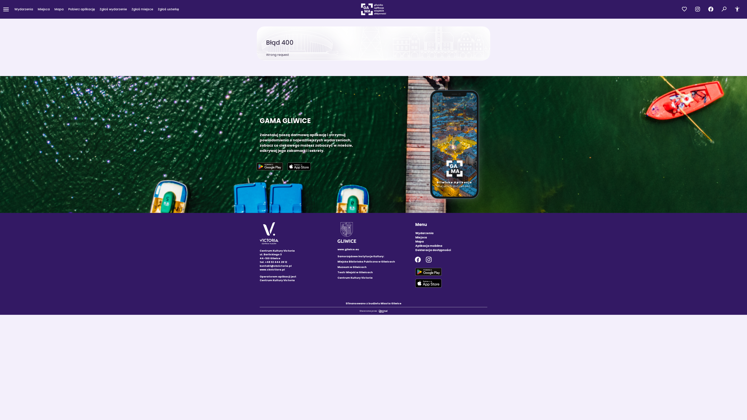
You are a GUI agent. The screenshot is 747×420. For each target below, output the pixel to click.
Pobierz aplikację (81, 9)
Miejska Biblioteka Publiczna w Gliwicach (366, 261)
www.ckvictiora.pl (272, 269)
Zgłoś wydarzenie (113, 9)
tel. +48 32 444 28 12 (273, 262)
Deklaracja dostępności (433, 250)
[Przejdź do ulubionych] (684, 9)
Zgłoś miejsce (142, 9)
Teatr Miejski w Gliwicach (355, 272)
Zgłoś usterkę (168, 9)
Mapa (59, 9)
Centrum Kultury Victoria (355, 278)
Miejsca (44, 9)
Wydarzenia (23, 9)
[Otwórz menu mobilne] (6, 9)
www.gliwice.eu (348, 249)
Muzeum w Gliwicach (352, 267)
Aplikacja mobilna (428, 246)
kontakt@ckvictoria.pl (276, 266)
